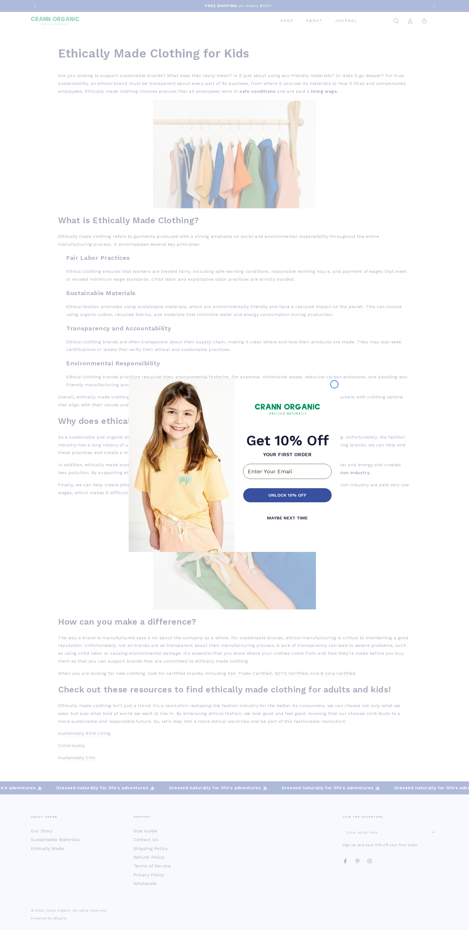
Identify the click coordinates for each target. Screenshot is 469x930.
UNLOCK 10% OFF (287, 495)
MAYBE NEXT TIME (287, 518)
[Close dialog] (334, 384)
